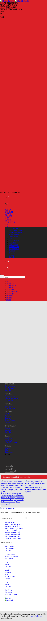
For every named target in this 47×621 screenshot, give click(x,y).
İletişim (7, 448)
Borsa (10, 522)
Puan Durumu (14, 247)
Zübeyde (9, 287)
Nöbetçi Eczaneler (15, 232)
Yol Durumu (13, 236)
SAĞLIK (8, 220)
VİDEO (7, 224)
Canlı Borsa (13, 245)
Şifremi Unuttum (11, 442)
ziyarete (9, 298)
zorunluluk (10, 289)
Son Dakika (13, 228)
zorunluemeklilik (12, 291)
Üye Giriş (8, 438)
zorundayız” (10, 293)
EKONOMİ (9, 212)
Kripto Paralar (14, 249)
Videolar (8, 469)
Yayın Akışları (14, 241)
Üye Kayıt (8, 440)
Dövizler (12, 251)
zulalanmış (10, 283)
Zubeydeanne (11, 285)
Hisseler (12, 253)
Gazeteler (12, 243)
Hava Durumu (14, 234)
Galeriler (8, 467)
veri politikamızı (36, 616)
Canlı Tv (12, 238)
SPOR (7, 218)
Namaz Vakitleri (13, 524)
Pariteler (12, 257)
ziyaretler (9, 296)
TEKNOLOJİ (10, 222)
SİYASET (8, 216)
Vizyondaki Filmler (16, 230)
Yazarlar (7, 428)
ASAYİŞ (8, 214)
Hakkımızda (9, 452)
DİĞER (7, 226)
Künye (7, 450)
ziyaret (8, 300)
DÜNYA (8, 210)
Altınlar (12, 255)
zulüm (8, 281)
